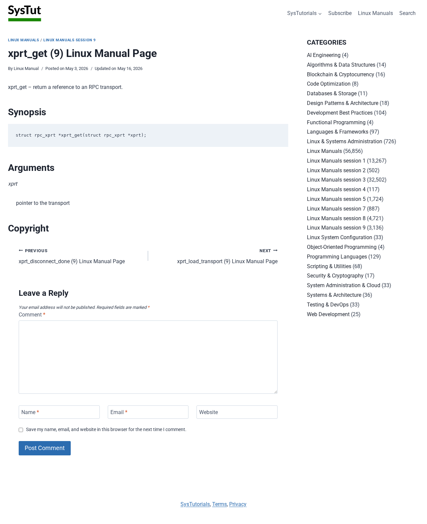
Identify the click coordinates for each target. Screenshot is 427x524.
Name (30, 412)
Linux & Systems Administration (344, 141)
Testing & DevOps (328, 304)
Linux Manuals (375, 13)
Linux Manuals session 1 (336, 161)
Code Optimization (329, 84)
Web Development (328, 314)
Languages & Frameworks (337, 132)
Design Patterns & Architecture (342, 103)
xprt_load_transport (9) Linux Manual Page (227, 256)
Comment (32, 314)
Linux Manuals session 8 (336, 218)
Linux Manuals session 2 (336, 170)
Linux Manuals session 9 (69, 40)
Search (407, 13)
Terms (219, 504)
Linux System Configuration (339, 237)
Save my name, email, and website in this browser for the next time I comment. (106, 429)
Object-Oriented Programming (342, 247)
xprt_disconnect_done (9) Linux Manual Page (72, 256)
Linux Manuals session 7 (336, 209)
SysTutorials (195, 504)
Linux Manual (26, 68)
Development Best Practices (340, 113)
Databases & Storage (332, 93)
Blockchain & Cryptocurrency (340, 74)
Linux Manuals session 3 (336, 180)
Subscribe (340, 13)
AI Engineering (324, 55)
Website (208, 412)
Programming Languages (337, 257)
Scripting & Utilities (329, 266)
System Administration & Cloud (343, 285)
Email (118, 412)
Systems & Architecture (334, 295)
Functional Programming (336, 122)
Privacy (238, 504)
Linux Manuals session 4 (336, 189)
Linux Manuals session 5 (336, 199)
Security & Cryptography (335, 275)
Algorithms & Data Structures (341, 65)
